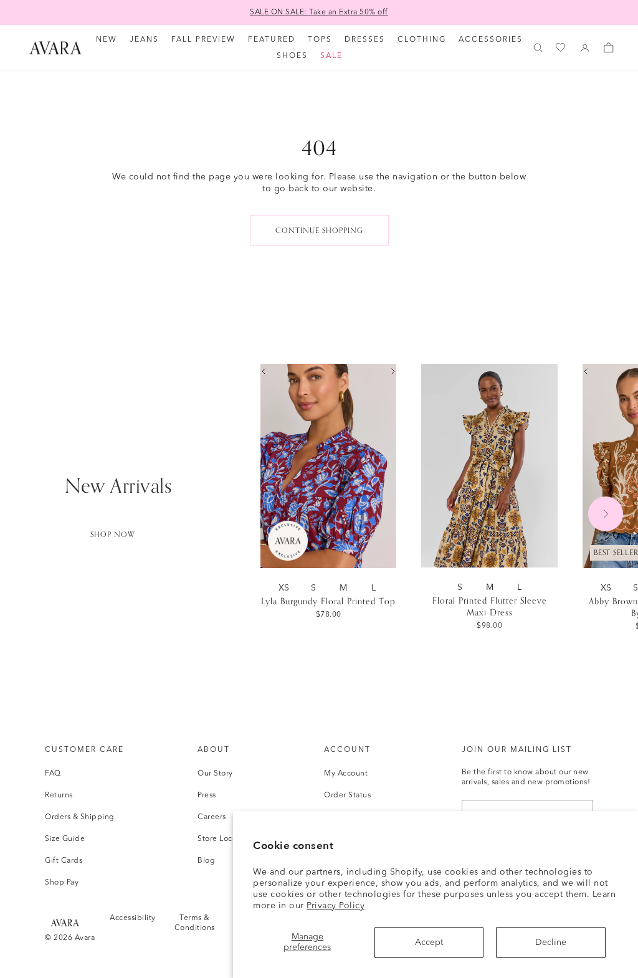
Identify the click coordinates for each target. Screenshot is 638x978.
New (106, 40)
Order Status (347, 795)
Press (207, 795)
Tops (320, 40)
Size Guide (65, 839)
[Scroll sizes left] (263, 371)
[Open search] (538, 48)
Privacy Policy (335, 905)
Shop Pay (62, 882)
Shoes (292, 56)
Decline (550, 942)
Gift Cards (63, 861)
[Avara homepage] (65, 922)
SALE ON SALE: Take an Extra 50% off (319, 12)
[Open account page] (585, 48)
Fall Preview (203, 40)
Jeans (144, 40)
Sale (331, 56)
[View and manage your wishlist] (561, 47)
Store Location (224, 839)
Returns (59, 795)
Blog (206, 861)
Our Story (215, 773)
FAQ (53, 773)
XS (286, 587)
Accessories (491, 40)
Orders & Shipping (80, 817)
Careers (212, 817)
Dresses (365, 40)
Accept (429, 942)
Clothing (422, 40)
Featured (271, 40)
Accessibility (133, 918)
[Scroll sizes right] (393, 371)
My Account (346, 773)
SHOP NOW (112, 534)
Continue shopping (319, 230)
